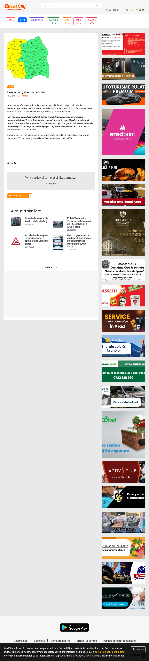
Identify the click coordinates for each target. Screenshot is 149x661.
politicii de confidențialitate (109, 651)
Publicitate (38, 640)
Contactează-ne (60, 640)
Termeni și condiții (86, 640)
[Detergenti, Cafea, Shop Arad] (123, 295)
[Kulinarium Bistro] (123, 548)
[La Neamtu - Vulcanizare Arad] (123, 573)
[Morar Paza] (123, 497)
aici (91, 655)
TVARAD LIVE (92, 21)
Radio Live (79, 21)
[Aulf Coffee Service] (123, 321)
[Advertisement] (51, 294)
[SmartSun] (123, 346)
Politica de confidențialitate (119, 640)
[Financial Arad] (123, 598)
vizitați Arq (51, 183)
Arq (15, 163)
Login (141, 10)
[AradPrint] (123, 132)
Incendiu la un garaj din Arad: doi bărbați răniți (36, 219)
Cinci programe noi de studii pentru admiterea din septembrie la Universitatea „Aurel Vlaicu (79, 241)
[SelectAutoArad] (123, 195)
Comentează (18, 195)
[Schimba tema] (132, 10)
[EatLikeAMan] (123, 170)
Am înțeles (138, 649)
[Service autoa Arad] (123, 397)
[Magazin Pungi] (123, 371)
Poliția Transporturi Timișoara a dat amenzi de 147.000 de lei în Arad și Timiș (79, 222)
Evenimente (37, 20)
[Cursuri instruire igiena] (123, 270)
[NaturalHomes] (123, 69)
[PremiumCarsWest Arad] (123, 94)
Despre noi (20, 640)
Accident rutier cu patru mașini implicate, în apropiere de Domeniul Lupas (36, 239)
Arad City (67, 21)
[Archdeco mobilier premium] (123, 522)
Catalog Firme (53, 21)
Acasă (10, 20)
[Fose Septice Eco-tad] (123, 434)
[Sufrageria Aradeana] (123, 232)
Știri (22, 20)
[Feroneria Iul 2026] (123, 44)
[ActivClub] (123, 472)
